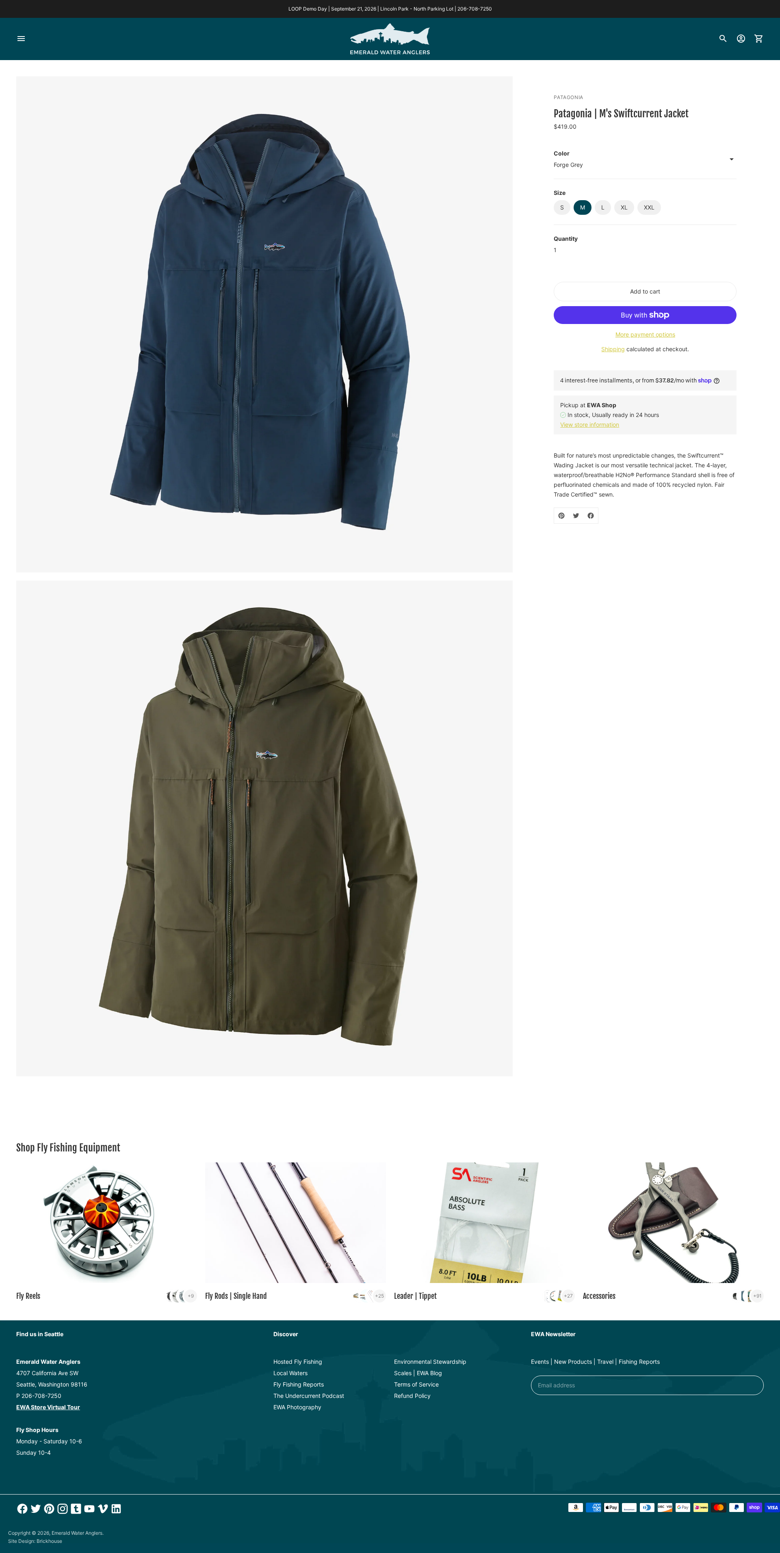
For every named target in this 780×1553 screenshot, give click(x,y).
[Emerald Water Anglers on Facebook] (21, 1509)
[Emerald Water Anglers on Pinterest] (48, 1509)
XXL (649, 207)
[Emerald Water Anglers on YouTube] (88, 1509)
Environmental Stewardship (430, 1361)
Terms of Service (416, 1384)
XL (624, 207)
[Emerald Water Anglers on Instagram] (61, 1509)
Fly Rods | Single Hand (236, 1296)
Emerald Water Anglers (77, 1533)
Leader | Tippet (415, 1296)
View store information (589, 424)
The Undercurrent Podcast (308, 1395)
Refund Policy (412, 1395)
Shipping (613, 349)
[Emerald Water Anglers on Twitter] (35, 1509)
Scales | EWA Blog (418, 1372)
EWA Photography (297, 1407)
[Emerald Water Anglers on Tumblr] (75, 1509)
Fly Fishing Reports (298, 1384)
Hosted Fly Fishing (297, 1361)
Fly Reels (28, 1296)
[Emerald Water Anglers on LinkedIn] (115, 1509)
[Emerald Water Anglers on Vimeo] (102, 1509)
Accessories (599, 1296)
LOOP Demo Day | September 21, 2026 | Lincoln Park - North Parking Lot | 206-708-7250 (390, 9)
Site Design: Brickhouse (35, 1541)
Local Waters (290, 1372)
